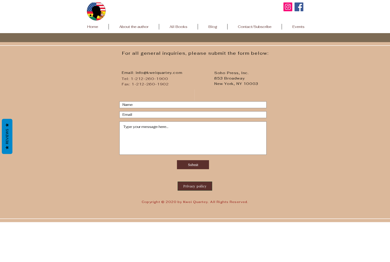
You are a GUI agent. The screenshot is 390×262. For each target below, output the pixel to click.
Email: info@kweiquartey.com (152, 72)
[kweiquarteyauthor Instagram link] (287, 6)
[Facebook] (299, 6)
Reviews (7, 136)
